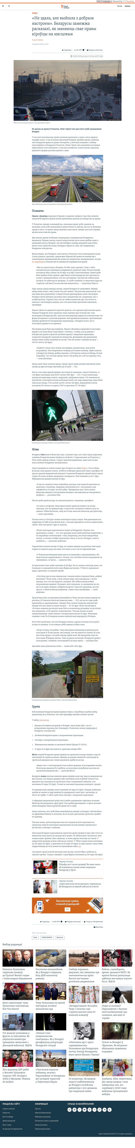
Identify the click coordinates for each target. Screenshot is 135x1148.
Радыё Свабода (37, 40)
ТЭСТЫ (119, 6)
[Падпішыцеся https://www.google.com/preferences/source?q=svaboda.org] (70, 1110)
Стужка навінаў (9, 1109)
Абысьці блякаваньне (43, 1113)
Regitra (84, 468)
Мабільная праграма (43, 1117)
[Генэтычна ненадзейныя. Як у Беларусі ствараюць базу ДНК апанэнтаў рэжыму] (51, 958)
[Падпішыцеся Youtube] (84, 1110)
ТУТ (67, 909)
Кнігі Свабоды (8, 1117)
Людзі (34, 13)
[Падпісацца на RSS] (109, 1110)
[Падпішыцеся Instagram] (99, 1110)
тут (79, 846)
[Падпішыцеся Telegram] (105, 1110)
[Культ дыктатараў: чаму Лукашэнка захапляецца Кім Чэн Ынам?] (18, 991)
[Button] (67, 50)
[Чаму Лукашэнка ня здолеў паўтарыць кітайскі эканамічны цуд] (51, 991)
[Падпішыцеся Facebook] (74, 1110)
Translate (130, 1)
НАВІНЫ (127, 6)
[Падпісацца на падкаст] (90, 1110)
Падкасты (6, 1113)
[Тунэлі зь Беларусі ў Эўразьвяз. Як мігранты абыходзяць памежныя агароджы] (117, 1031)
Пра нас (38, 1109)
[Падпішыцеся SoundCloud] (94, 1110)
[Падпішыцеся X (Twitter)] (80, 1110)
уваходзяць (44, 720)
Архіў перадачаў (9, 1121)
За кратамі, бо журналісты (12, 1129)
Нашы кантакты (41, 1125)
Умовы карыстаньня (42, 1129)
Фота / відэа (7, 1125)
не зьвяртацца (38, 262)
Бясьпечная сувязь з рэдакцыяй (46, 1121)
